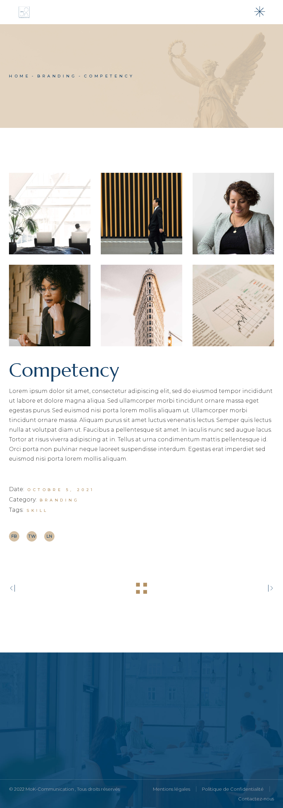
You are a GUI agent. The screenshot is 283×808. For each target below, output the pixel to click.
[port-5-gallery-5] (141, 305)
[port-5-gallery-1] (50, 213)
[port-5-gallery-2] (141, 213)
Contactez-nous (256, 798)
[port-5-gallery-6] (233, 305)
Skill (37, 510)
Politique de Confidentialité (233, 789)
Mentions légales (171, 789)
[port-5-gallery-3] (233, 213)
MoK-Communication (50, 789)
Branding (59, 500)
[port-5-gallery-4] (50, 305)
